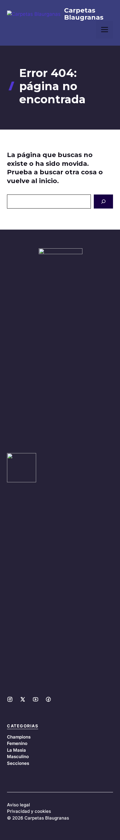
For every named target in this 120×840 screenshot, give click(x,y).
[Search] (103, 201)
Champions (19, 737)
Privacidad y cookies (29, 811)
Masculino (18, 756)
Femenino (17, 743)
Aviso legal (18, 805)
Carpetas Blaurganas (83, 14)
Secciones (18, 763)
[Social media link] (10, 699)
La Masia (16, 750)
